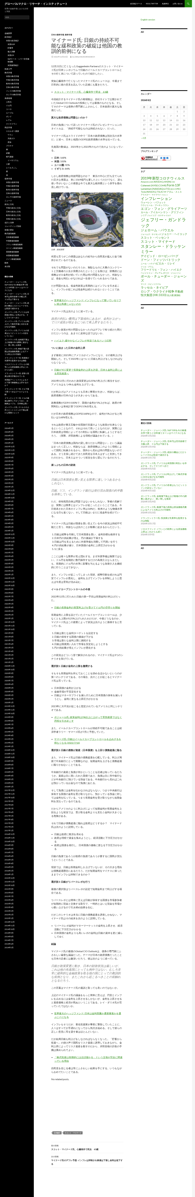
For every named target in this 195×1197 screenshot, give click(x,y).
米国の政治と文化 (13, 219)
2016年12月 (10, 834)
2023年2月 (9, 571)
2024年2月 (9, 527)
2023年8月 (9, 549)
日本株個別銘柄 (12, 237)
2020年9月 (9, 673)
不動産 (179, 291)
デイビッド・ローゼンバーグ (159, 256)
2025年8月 (9, 461)
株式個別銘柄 (10, 233)
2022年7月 (9, 596)
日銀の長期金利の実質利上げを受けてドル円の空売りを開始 (87, 607)
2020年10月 (10, 669)
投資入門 (8, 69)
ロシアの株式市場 (13, 94)
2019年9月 (9, 717)
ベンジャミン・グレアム (152, 273)
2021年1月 (9, 662)
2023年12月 (10, 534)
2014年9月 (9, 933)
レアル (9, 120)
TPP (164, 192)
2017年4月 (9, 819)
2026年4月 (9, 432)
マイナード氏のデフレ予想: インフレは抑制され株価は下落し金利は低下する (87, 1160)
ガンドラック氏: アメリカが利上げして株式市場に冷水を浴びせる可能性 (164, 475)
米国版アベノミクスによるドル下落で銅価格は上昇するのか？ (16, 382)
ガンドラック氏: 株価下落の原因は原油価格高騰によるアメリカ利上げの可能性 (164, 508)
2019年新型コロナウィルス (163, 178)
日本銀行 (57, 1133)
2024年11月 (10, 494)
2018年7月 (9, 768)
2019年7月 (9, 724)
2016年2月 (9, 871)
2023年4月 (9, 563)
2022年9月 (9, 589)
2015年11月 (10, 882)
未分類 (7, 266)
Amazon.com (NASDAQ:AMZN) (156, 181)
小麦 (8, 164)
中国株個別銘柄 (12, 241)
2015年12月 (10, 878)
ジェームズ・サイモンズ (151, 234)
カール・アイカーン (152, 212)
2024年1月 (9, 530)
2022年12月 (10, 578)
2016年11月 (10, 838)
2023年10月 (10, 541)
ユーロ (9, 109)
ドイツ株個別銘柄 (13, 259)
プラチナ (9, 146)
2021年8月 (9, 637)
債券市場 (68, 35)
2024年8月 (9, 505)
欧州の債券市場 (12, 189)
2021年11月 (10, 626)
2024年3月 (9, 523)
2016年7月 (9, 852)
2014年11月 (10, 925)
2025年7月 (9, 465)
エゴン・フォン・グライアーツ (164, 208)
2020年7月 (9, 680)
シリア (144, 215)
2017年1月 (9, 830)
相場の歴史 (9, 230)
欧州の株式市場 (12, 83)
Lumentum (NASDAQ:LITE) (155, 188)
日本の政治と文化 (13, 211)
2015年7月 (9, 896)
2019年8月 (9, 721)
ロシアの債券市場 (13, 197)
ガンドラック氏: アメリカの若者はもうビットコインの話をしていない (17, 333)
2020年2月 (9, 699)
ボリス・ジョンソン (172, 273)
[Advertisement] (85, 26)
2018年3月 (9, 779)
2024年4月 (9, 520)
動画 (6, 263)
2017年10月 (10, 797)
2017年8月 (9, 805)
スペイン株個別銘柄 (14, 248)
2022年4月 (9, 607)
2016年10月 (10, 841)
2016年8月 (9, 849)
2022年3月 (9, 611)
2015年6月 (9, 900)
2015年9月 (9, 889)
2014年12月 (10, 922)
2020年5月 (9, 688)
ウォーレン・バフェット (153, 202)
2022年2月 (9, 615)
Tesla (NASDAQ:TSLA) (152, 191)
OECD (172, 189)
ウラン (166, 205)
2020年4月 (9, 691)
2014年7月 (9, 940)
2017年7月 (9, 808)
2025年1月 (9, 487)
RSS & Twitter (152, 4)
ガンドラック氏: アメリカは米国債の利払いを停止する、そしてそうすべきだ (164, 464)
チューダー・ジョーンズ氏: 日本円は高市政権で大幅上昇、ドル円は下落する (164, 442)
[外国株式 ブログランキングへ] (149, 157)
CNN (173, 182)
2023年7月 (9, 552)
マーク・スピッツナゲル (151, 284)
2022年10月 (10, 585)
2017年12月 (10, 790)
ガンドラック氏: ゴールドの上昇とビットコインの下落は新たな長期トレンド (17, 410)
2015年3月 (9, 911)
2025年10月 (10, 454)
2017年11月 (10, 794)
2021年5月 (9, 647)
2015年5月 (9, 903)
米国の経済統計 (12, 40)
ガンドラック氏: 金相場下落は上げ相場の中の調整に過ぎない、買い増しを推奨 (164, 497)
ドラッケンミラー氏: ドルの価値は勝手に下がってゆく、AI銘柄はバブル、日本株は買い (17, 401)
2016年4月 (9, 863)
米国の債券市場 (12, 182)
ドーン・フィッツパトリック (160, 259)
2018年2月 (9, 783)
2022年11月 (10, 582)
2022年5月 (9, 604)
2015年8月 (9, 893)
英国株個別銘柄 (12, 252)
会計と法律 (9, 222)
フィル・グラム (147, 267)
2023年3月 (9, 567)
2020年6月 (9, 684)
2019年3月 (9, 739)
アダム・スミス (174, 191)
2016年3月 (9, 867)
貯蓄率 (10, 48)
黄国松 (177, 295)
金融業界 (8, 33)
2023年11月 (10, 538)
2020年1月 (9, 702)
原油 (9, 142)
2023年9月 (9, 545)
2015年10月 (10, 885)
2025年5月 (9, 472)
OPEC (178, 189)
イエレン (164, 195)
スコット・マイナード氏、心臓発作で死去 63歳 (81, 91)
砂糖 (8, 153)
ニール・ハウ (147, 263)
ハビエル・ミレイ (164, 263)
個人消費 (11, 51)
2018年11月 (10, 754)
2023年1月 (9, 574)
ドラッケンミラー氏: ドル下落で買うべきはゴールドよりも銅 (17, 392)
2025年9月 (9, 457)
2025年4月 (9, 476)
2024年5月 (9, 516)
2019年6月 (9, 728)
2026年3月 (9, 435)
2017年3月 (9, 823)
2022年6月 (9, 600)
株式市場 (8, 72)
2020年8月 (9, 677)
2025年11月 (10, 450)
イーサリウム (13, 160)
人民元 (9, 102)
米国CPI (11, 55)
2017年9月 (9, 801)
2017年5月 (9, 816)
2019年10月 (10, 713)
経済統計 (8, 37)
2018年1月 (9, 786)
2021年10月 (10, 629)
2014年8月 (9, 936)
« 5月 (144, 138)
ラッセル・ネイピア (154, 287)
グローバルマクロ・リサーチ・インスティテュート (36, 3)
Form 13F (173, 185)
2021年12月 (10, 622)
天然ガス (11, 138)
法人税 (170, 295)
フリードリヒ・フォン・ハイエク (161, 269)
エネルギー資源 (12, 131)
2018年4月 (9, 775)
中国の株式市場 (12, 80)
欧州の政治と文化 (13, 215)
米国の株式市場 (12, 76)
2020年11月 (10, 666)
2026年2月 (9, 439)
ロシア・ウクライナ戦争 (157, 291)
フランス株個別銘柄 (14, 244)
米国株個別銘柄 (12, 255)
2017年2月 (9, 827)
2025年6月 (9, 468)
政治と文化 (9, 204)
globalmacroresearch (83, 57)
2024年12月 (10, 490)
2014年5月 (9, 947)
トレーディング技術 (13, 226)
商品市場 (8, 127)
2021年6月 (9, 644)
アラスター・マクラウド (151, 195)
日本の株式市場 (12, 87)
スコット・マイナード (73, 1133)
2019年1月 (9, 746)
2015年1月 (9, 918)
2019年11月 (10, 710)
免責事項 (165, 4)
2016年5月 (9, 860)
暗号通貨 (9, 157)
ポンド (9, 116)
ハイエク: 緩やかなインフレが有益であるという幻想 (82, 340)
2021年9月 (9, 633)
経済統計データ (136, 4)
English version (148, 19)
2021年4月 (9, 651)
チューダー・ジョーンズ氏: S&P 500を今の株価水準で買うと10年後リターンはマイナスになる (163, 431)
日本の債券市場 (57, 35)
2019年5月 (9, 732)
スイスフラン (11, 124)
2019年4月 (9, 735)
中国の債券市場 (12, 186)
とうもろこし (11, 168)
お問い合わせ (178, 4)
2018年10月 (10, 757)
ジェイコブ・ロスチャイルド (159, 215)
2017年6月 (9, 812)
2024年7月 (9, 509)
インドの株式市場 (13, 91)
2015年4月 (9, 907)
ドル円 (9, 105)
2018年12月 (10, 750)
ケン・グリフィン (173, 212)
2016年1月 (9, 874)
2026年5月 (9, 428)
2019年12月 (10, 706)
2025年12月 (10, 446)
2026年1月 (9, 443)
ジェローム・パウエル (157, 230)
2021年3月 (9, 655)
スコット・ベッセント (155, 237)
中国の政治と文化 (13, 208)
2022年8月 (9, 593)
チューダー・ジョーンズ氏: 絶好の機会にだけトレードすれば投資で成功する (164, 453)
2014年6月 (9, 944)
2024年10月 (10, 498)
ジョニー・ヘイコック (174, 234)
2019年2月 (9, 743)
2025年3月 (9, 479)
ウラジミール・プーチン (152, 205)
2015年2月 (9, 914)
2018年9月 (9, 761)
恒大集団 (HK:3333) (153, 295)
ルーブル (9, 113)
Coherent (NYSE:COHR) (153, 185)
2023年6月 (9, 556)
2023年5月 (9, 560)
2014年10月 (10, 929)
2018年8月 (9, 765)
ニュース (8, 200)
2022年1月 (9, 618)
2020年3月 (9, 695)
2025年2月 (9, 483)
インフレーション (156, 198)
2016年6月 (9, 856)
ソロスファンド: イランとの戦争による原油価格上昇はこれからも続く (17, 367)
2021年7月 (9, 640)
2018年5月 (9, 772)
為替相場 (8, 98)
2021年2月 (9, 658)
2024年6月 (9, 512)
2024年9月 (9, 501)
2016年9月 (9, 845)
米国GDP (11, 44)
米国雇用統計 (13, 65)
